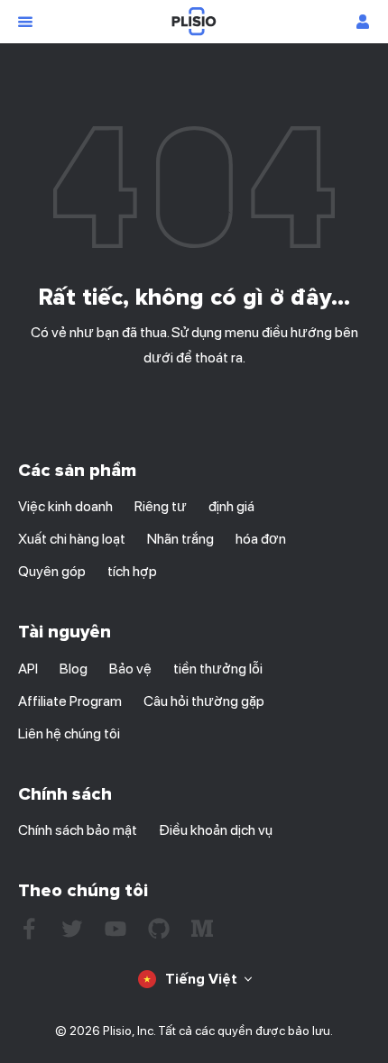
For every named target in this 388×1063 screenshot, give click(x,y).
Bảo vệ (130, 668)
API (28, 668)
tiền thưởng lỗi (218, 668)
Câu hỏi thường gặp (203, 701)
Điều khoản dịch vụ (216, 829)
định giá (231, 506)
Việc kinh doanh (65, 506)
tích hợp (132, 571)
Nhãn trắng (180, 538)
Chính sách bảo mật (77, 829)
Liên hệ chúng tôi (69, 733)
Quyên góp (52, 571)
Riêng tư (160, 506)
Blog (74, 668)
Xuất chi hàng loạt (71, 538)
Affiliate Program (70, 701)
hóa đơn (261, 538)
